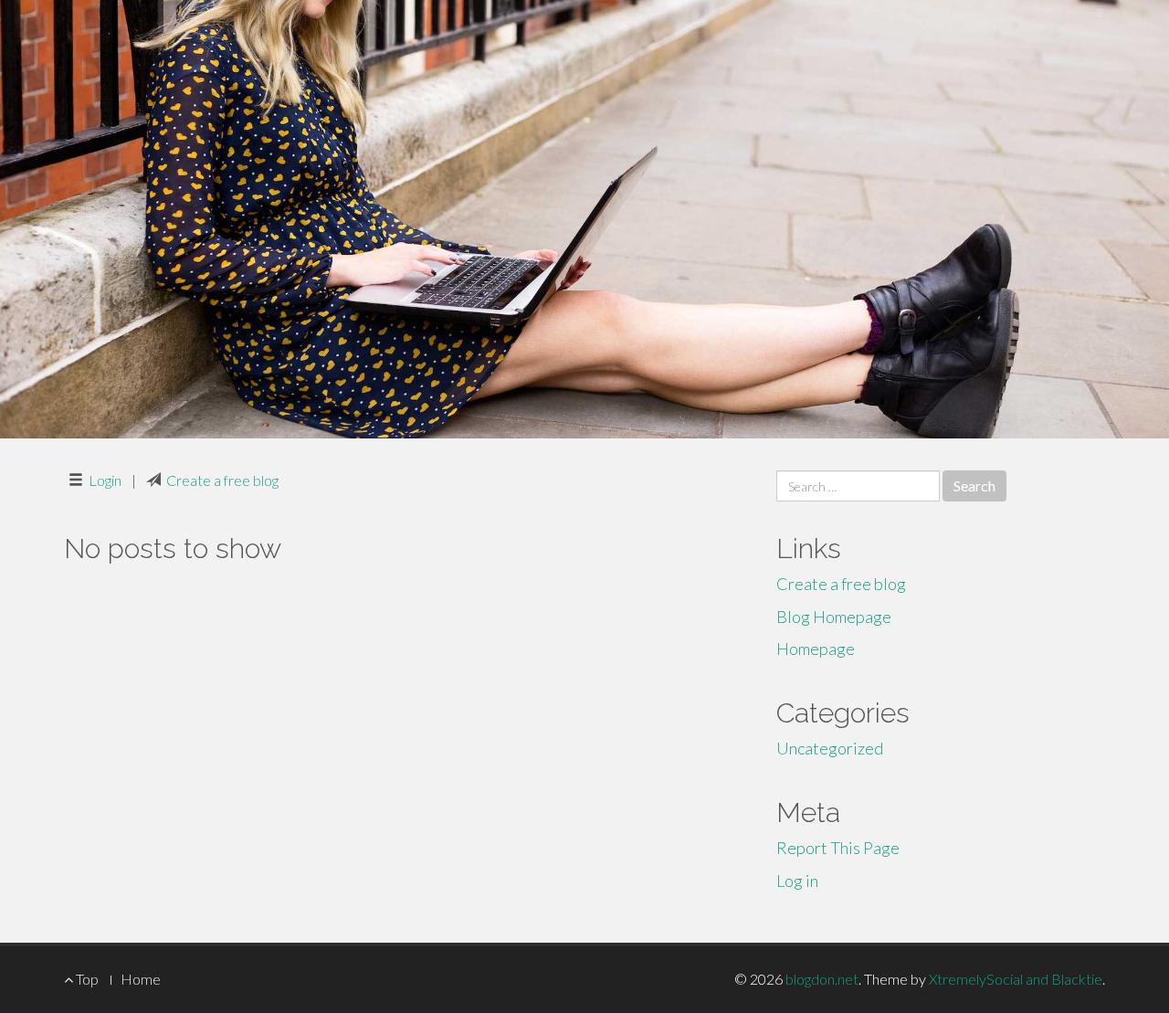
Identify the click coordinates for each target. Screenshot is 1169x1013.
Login (105, 480)
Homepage (815, 648)
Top (86, 978)
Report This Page (838, 848)
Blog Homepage (833, 617)
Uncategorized (829, 748)
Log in (797, 881)
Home (141, 978)
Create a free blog (222, 480)
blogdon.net (821, 978)
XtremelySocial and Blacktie (1015, 978)
